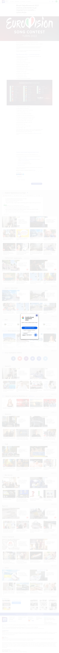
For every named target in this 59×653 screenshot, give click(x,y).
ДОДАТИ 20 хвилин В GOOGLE (29, 327)
